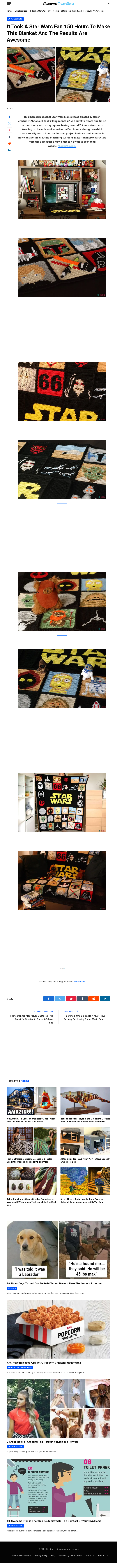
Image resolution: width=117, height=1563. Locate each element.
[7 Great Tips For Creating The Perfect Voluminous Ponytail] (58, 1408)
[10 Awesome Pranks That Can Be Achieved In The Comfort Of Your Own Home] (58, 1488)
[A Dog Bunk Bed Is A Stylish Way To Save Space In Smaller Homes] (85, 1141)
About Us (90, 1555)
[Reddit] (9, 143)
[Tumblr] (9, 136)
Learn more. (80, 981)
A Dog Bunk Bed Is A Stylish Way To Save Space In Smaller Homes (85, 1160)
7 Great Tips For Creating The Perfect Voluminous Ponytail (42, 1441)
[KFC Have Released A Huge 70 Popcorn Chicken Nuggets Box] (58, 1329)
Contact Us (103, 1555)
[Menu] (9, 3)
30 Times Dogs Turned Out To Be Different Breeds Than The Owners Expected (54, 1283)
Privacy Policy (41, 1555)
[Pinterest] (9, 130)
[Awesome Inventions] (58, 3)
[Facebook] (9, 116)
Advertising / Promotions (70, 1555)
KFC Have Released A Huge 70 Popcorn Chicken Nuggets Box (44, 1362)
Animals (12, 1288)
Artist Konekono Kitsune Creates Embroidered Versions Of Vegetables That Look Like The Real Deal (31, 1202)
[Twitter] (9, 123)
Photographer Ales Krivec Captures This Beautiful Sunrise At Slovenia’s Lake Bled (31, 1019)
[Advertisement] (62, 328)
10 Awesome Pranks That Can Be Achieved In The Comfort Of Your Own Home (54, 1520)
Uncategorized (21, 11)
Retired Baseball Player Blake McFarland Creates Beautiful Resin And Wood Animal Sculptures (85, 1120)
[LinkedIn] (9, 150)
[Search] (109, 3)
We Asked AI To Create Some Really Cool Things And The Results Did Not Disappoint (31, 1120)
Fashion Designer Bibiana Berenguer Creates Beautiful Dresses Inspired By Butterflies (29, 1160)
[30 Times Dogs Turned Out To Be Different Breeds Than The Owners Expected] (58, 1250)
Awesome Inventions (21, 1555)
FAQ (53, 1555)
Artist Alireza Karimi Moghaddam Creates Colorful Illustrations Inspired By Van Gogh (82, 1200)
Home (9, 11)
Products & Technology (20, 1367)
